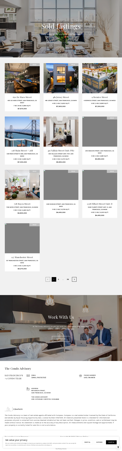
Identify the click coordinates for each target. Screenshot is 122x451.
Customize (99, 442)
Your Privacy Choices (61, 448)
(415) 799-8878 (89, 377)
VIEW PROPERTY (22, 83)
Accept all (111, 442)
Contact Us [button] (61, 339)
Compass (67, 415)
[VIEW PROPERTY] (22, 82)
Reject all (87, 442)
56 (68, 279)
